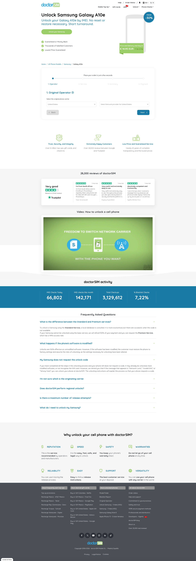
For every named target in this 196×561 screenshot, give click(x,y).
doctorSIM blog (134, 520)
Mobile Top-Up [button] (103, 7)
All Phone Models (54, 64)
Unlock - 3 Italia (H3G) (111, 505)
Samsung (67, 64)
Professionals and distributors (139, 513)
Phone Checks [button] (147, 7)
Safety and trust (134, 505)
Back (53, 112)
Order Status (130, 3)
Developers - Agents (137, 517)
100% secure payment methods (140, 509)
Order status (133, 493)
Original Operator (106, 501)
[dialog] (7, 559)
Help (119, 3)
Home (43, 64)
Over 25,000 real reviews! (138, 528)
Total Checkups (112, 292)
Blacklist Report (105, 497)
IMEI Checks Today (54, 292)
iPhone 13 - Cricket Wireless (112, 517)
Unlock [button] (135, 7)
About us (132, 524)
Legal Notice (96, 554)
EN (146, 3)
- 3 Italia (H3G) (108, 509)
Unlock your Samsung (57, 32)
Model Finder (104, 493)
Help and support (135, 497)
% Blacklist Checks (141, 292)
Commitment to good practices (140, 501)
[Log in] (140, 3)
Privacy (86, 554)
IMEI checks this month (83, 292)
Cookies (106, 554)
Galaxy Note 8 (108, 513)
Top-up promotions (48, 493)
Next (142, 112)
